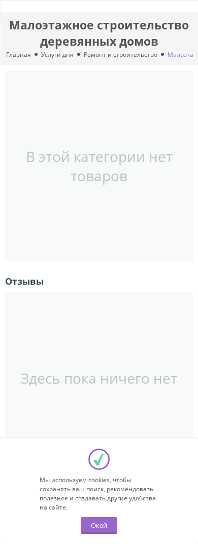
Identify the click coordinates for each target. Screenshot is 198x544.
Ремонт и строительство (120, 54)
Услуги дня (57, 54)
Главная (18, 54)
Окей (99, 525)
